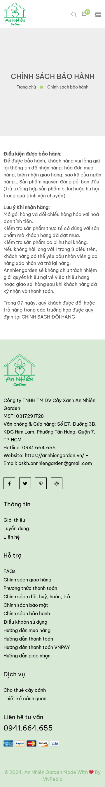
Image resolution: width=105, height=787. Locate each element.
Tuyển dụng (16, 528)
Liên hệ (12, 537)
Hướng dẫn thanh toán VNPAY (37, 647)
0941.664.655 (28, 728)
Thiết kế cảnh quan (25, 698)
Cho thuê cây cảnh (25, 690)
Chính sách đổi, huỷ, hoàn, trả (37, 596)
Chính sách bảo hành (27, 613)
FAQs (9, 571)
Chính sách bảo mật (26, 605)
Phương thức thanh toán (30, 588)
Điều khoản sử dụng (25, 622)
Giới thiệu (14, 520)
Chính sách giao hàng (27, 580)
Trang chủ (26, 87)
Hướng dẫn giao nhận (27, 656)
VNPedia (52, 779)
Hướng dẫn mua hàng (27, 630)
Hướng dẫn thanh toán (28, 639)
